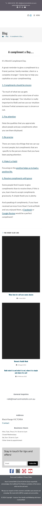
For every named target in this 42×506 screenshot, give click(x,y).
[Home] (3, 36)
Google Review (8, 213)
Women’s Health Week (21, 361)
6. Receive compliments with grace (17, 178)
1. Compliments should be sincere (16, 85)
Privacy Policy (28, 477)
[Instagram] (18, 471)
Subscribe (32, 463)
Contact (5, 423)
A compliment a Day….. (17, 36)
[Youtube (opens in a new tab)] (25, 7)
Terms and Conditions (16, 477)
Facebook (27, 209)
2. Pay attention (9, 116)
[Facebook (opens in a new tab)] (17, 7)
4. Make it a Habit (9, 161)
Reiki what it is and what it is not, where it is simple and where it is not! (21, 371)
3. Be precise (7, 137)
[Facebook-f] (12, 471)
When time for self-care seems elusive (21, 295)
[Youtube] (30, 471)
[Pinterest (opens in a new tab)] (20, 7)
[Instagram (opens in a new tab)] (22, 7)
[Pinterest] (24, 471)
